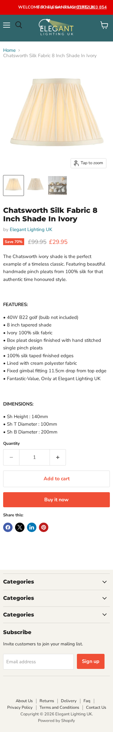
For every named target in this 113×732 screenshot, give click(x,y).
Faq (86, 701)
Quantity (11, 443)
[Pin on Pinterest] (43, 527)
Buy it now (56, 499)
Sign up (91, 661)
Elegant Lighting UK (31, 229)
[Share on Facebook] (8, 527)
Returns (47, 701)
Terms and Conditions (59, 707)
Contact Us (96, 707)
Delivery (69, 701)
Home (9, 50)
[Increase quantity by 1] (58, 457)
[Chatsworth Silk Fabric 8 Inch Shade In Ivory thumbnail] (13, 185)
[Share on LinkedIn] (31, 527)
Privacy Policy (20, 707)
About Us (24, 701)
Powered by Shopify (56, 721)
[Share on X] (19, 527)
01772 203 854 (91, 7)
